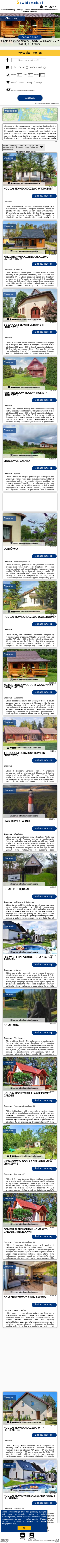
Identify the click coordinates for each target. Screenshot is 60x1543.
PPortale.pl (4, 1542)
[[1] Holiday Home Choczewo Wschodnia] (30, 169)
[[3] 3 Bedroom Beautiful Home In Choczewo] (30, 305)
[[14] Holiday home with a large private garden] (30, 1074)
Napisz (57, 1542)
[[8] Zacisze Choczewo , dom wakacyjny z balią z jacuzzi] (30, 665)
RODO (15, 1524)
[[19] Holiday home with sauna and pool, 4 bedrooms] (30, 1476)
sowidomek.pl (30, 3)
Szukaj (30, 98)
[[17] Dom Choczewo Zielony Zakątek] (30, 1278)
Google (43, 1512)
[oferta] (9, 184)
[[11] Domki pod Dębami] (30, 869)
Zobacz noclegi (44, 196)
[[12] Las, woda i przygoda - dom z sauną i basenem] (30, 937)
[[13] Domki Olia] (30, 1005)
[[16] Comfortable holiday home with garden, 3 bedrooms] (30, 1210)
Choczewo (8, 158)
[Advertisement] (30, 1360)
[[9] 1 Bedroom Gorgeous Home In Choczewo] (30, 733)
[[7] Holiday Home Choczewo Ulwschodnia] (30, 597)
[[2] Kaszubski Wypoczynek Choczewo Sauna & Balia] (30, 237)
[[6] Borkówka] (30, 529)
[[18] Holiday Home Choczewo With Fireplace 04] (30, 1408)
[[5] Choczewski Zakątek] (30, 441)
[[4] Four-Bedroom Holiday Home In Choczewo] (30, 373)
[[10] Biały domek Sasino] (30, 801)
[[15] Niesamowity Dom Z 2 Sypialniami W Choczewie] (30, 1142)
